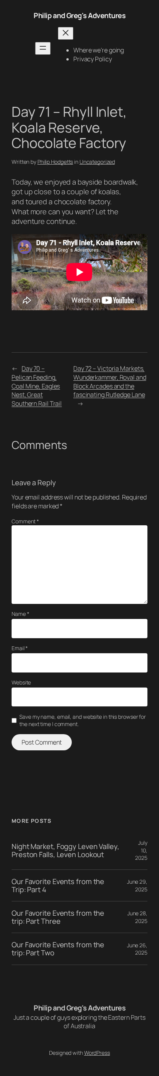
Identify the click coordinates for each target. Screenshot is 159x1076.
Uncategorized (97, 161)
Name (20, 613)
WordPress (97, 1052)
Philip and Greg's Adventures (79, 15)
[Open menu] (43, 48)
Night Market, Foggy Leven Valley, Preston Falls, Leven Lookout (65, 850)
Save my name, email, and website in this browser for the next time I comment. (82, 720)
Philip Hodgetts (55, 161)
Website (21, 682)
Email (20, 648)
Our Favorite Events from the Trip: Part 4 (58, 885)
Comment (25, 521)
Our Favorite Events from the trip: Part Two (58, 949)
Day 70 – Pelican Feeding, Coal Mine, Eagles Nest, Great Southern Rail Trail (37, 386)
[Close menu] (65, 33)
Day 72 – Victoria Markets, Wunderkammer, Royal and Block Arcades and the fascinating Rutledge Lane (109, 381)
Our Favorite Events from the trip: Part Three (58, 917)
